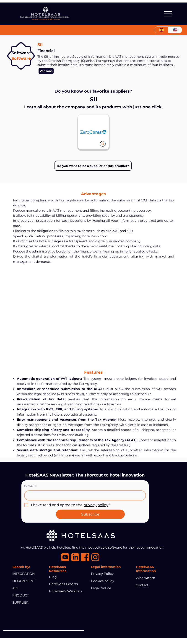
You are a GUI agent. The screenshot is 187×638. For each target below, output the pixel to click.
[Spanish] (161, 30)
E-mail (30, 486)
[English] (175, 30)
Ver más (46, 71)
